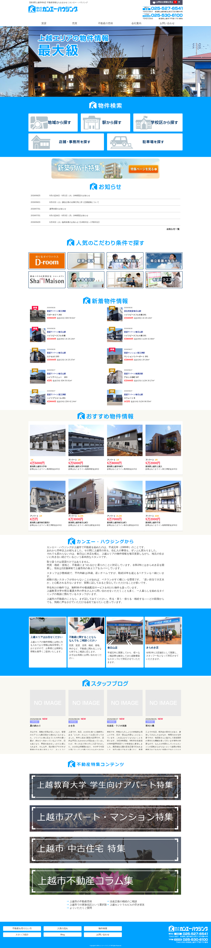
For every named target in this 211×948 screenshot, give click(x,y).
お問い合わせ (167, 23)
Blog (62, 934)
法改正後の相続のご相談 (123, 901)
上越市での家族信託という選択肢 (88, 904)
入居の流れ (62, 928)
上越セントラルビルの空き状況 (127, 904)
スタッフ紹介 (22, 934)
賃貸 (43, 23)
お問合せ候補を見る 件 (168, 2)
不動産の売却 (105, 23)
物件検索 (103, 928)
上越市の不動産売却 (81, 901)
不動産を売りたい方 (22, 928)
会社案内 (136, 23)
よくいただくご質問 (81, 908)
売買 (74, 23)
